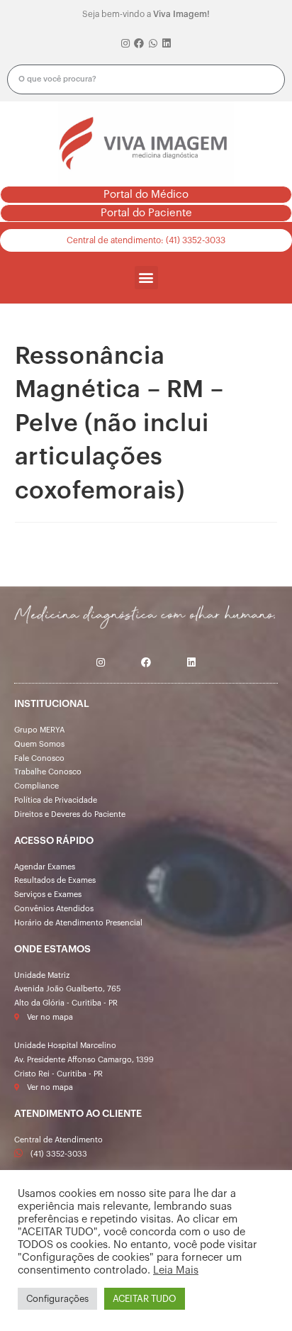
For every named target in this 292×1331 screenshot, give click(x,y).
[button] (146, 195)
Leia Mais (175, 1270)
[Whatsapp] (153, 44)
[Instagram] (125, 44)
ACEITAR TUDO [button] (144, 1298)
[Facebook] (139, 44)
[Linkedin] (167, 44)
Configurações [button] (57, 1298)
